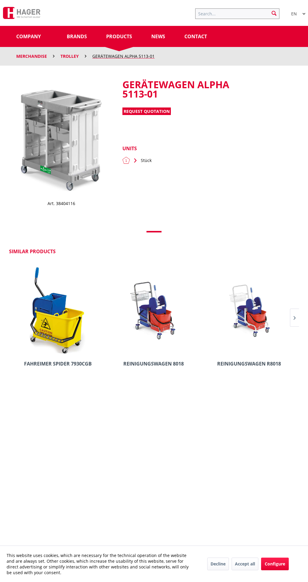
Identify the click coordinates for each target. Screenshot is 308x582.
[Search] (274, 13)
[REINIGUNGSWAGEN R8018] (249, 311)
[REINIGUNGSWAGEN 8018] (153, 311)
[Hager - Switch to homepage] (21, 14)
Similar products (32, 251)
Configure (275, 564)
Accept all (245, 564)
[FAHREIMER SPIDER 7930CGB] (58, 311)
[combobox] (295, 11)
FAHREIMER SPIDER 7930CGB (58, 364)
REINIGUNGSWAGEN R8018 (249, 364)
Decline (218, 564)
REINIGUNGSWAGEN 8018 (153, 364)
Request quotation (147, 111)
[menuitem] (240, 13)
